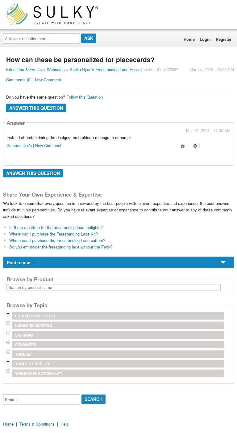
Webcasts (56, 69)
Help (64, 424)
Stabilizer (25, 344)
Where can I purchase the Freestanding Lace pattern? (57, 240)
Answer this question (36, 108)
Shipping (24, 335)
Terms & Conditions (37, 424)
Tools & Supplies (32, 364)
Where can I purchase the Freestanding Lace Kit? (53, 234)
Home (189, 39)
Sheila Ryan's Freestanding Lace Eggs (104, 69)
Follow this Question (84, 97)
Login (205, 39)
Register (223, 39)
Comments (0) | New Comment (33, 80)
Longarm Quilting (33, 325)
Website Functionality (38, 373)
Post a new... (20, 262)
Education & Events (24, 69)
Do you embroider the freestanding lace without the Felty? (60, 247)
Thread (23, 354)
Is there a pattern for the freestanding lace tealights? (56, 227)
